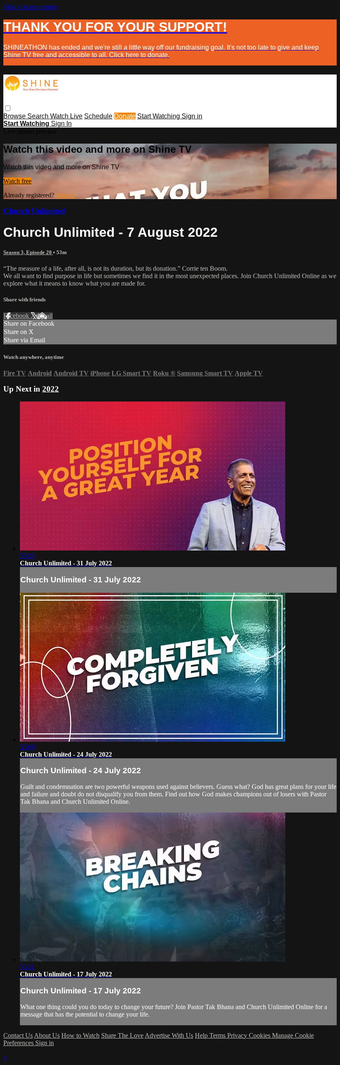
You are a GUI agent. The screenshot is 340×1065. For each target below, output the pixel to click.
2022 (50, 389)
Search (38, 116)
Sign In (61, 123)
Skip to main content (30, 6)
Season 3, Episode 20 (28, 252)
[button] (7, 108)
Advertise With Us (169, 1035)
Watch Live (66, 116)
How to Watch (80, 1035)
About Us (47, 1035)
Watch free (17, 181)
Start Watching (159, 116)
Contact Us (18, 1035)
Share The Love (122, 1035)
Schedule (98, 116)
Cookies (260, 1035)
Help (202, 1035)
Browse (15, 116)
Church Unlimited (34, 211)
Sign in (192, 116)
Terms (218, 1035)
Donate (125, 116)
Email (45, 315)
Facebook (17, 315)
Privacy (238, 1035)
